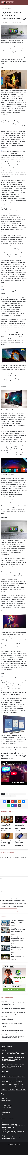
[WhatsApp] (8, 805)
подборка (3, 795)
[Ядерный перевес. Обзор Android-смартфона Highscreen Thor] (21, 836)
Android (3, 1076)
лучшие (15, 1084)
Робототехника (6, 1112)
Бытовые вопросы (6, 1100)
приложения (11, 1089)
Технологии (5, 1114)
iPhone (3, 1079)
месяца (3, 1086)
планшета (4, 1089)
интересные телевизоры (20, 793)
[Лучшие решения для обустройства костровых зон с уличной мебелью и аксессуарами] (5, 957)
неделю (9, 1086)
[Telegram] (12, 805)
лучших (21, 1084)
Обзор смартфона (19, 1081)
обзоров (20, 1086)
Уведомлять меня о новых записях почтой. (12, 906)
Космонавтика (5, 1103)
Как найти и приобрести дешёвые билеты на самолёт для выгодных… (18, 922)
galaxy (13, 1076)
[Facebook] (4, 801)
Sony (14, 1079)
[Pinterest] (12, 801)
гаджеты (4, 1084)
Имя (1, 878)
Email (2, 885)
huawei (18, 1076)
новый (14, 1086)
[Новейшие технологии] (7, 2)
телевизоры (13, 795)
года (7, 793)
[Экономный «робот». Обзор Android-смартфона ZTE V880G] (7, 836)
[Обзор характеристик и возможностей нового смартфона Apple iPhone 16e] (7, 819)
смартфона (22, 1089)
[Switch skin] (23, 3)
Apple (9, 1076)
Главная (5, 8)
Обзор (11, 1081)
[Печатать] (19, 805)
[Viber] (15, 805)
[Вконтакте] (15, 801)
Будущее (4, 1098)
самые (8, 795)
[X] (8, 801)
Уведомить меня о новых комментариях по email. (14, 903)
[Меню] (26, 3)
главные (10, 1084)
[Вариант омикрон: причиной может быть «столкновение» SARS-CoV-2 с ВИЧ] (21, 819)
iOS (23, 1076)
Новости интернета (7, 1105)
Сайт (1, 891)
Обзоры (9, 8)
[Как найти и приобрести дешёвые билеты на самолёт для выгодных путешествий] (5, 923)
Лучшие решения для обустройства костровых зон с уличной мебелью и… (18, 956)
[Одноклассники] (19, 801)
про (17, 1089)
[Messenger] (23, 801)
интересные (11, 793)
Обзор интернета (6, 1107)
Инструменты (5, 1081)
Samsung (9, 1079)
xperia (19, 1079)
